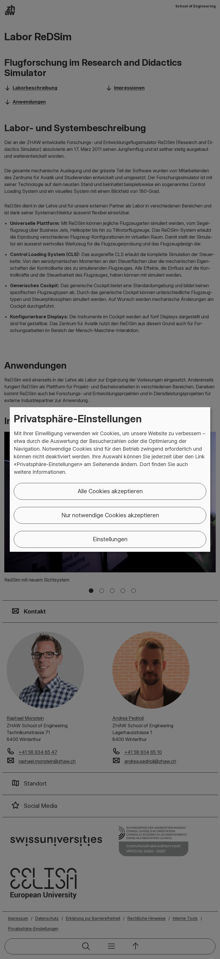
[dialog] (110, 479)
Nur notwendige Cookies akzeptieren (110, 515)
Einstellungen (110, 539)
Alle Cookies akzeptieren (110, 491)
